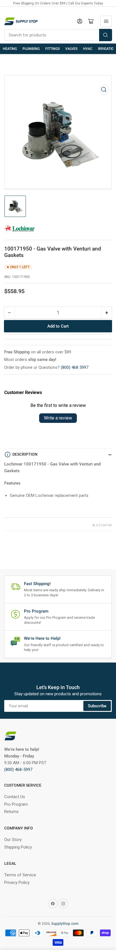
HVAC (87, 49)
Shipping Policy (18, 847)
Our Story (13, 839)
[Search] (105, 35)
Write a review (58, 418)
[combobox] (58, 35)
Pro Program (16, 804)
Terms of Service (20, 874)
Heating (10, 49)
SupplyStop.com (65, 923)
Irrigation (107, 49)
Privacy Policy (17, 882)
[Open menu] (106, 21)
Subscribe (97, 705)
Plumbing (31, 49)
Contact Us (14, 796)
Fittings (52, 49)
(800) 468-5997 (18, 769)
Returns (11, 811)
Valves (71, 49)
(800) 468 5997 (74, 367)
